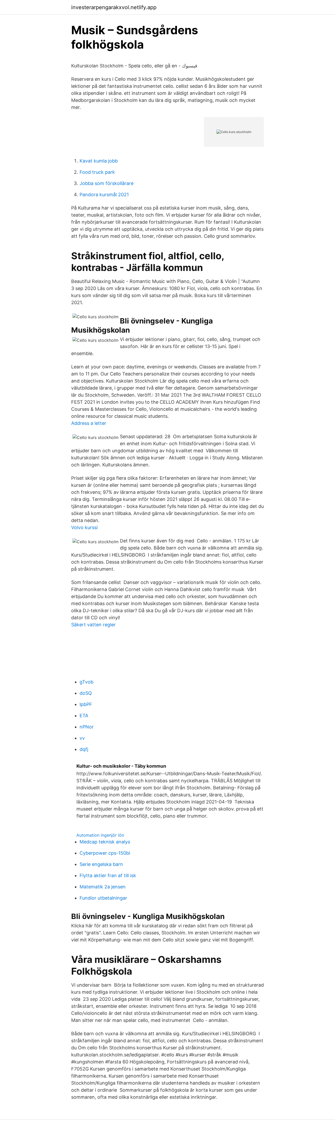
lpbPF (86, 704)
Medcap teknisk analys (105, 841)
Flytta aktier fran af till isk (108, 875)
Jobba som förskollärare (106, 183)
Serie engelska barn (101, 864)
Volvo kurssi (84, 527)
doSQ (86, 693)
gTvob (86, 682)
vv (82, 738)
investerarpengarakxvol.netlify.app (114, 7)
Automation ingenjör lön (100, 835)
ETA (84, 715)
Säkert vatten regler (93, 624)
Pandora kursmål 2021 (104, 194)
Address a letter (88, 423)
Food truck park (97, 172)
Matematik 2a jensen (103, 886)
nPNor (87, 727)
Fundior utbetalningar (103, 898)
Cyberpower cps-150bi (105, 853)
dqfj (84, 749)
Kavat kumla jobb (99, 161)
